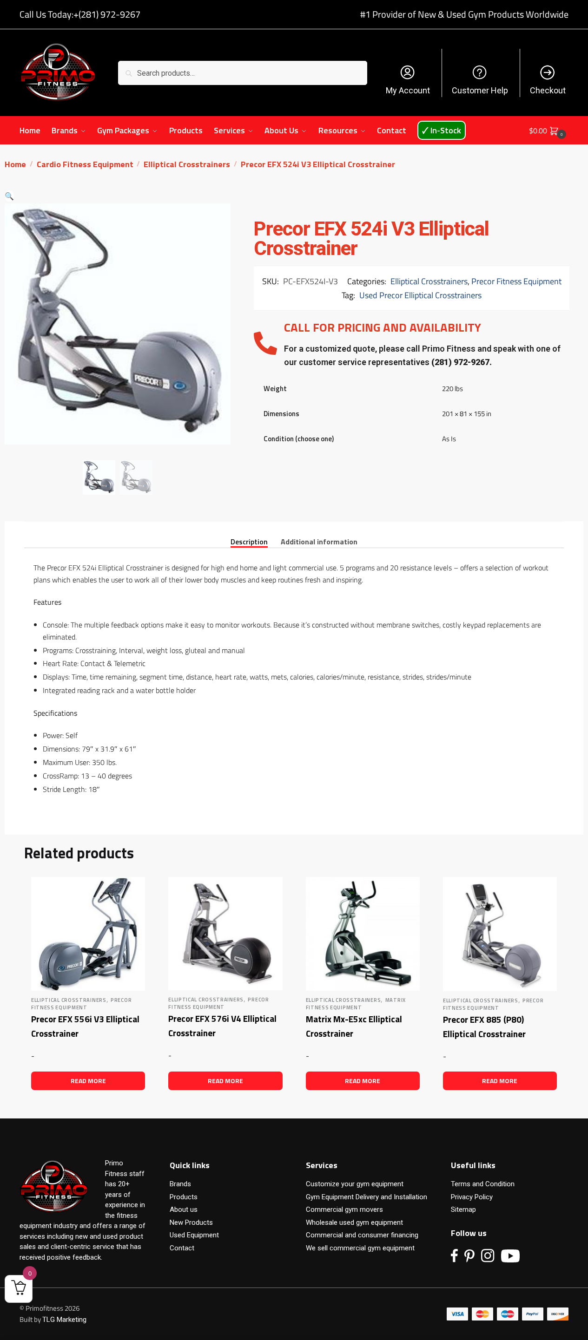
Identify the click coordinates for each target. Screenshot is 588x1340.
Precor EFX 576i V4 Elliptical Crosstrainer (222, 1025)
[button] (9, 196)
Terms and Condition (483, 1184)
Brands (180, 1184)
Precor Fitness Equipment (516, 281)
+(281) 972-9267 (106, 14)
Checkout (548, 90)
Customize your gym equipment (354, 1184)
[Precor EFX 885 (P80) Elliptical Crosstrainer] (500, 934)
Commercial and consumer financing (362, 1235)
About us (184, 1209)
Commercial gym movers (344, 1209)
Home (15, 164)
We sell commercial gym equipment (360, 1248)
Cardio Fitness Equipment (85, 164)
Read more (88, 1080)
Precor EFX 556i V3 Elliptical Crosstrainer (85, 1026)
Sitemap (463, 1209)
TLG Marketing (64, 1319)
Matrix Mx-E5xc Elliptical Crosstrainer (354, 1026)
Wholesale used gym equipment (354, 1222)
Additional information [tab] (319, 541)
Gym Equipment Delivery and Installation (366, 1197)
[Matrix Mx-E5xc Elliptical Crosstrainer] (363, 934)
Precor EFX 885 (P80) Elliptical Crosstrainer (484, 1026)
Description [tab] (249, 541)
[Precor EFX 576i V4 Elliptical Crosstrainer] (225, 933)
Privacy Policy (472, 1197)
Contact (182, 1248)
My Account (408, 90)
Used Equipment (194, 1235)
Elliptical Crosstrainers (187, 164)
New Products (191, 1222)
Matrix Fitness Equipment (356, 1003)
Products (184, 1197)
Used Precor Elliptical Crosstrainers (420, 295)
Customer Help (480, 90)
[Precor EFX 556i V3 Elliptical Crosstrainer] (88, 934)
